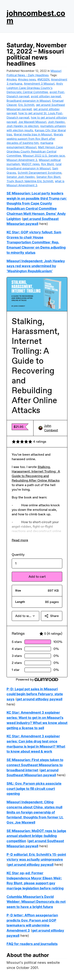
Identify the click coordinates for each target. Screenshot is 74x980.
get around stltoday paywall (39, 699)
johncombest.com (36, 17)
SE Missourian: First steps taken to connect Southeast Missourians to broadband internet (35, 765)
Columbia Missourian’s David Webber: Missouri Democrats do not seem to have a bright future (36, 902)
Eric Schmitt (26, 104)
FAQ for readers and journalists (32, 944)
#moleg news (27, 79)
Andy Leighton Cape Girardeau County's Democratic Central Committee (35, 88)
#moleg (11, 79)
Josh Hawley (56, 121)
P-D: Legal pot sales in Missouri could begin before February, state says (35, 694)
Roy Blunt (47, 164)
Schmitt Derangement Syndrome (39, 172)
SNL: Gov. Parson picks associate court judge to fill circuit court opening (34, 788)
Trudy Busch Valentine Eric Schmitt (30, 181)
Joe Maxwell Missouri (32, 121)
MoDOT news (30, 164)
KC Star (13, 232)
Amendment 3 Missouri (39, 83)
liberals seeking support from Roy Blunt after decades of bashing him (35, 138)
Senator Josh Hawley (21, 176)
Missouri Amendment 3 (22, 160)
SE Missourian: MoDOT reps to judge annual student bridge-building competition (36, 836)
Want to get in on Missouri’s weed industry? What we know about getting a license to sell (37, 723)
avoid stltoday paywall (46, 96)
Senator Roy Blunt (48, 176)
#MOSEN (43, 79)
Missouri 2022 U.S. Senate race (44, 155)
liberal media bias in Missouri (33, 134)
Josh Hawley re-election (23, 126)
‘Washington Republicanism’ (30, 271)
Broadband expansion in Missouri (29, 100)
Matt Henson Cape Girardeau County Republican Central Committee (35, 151)
